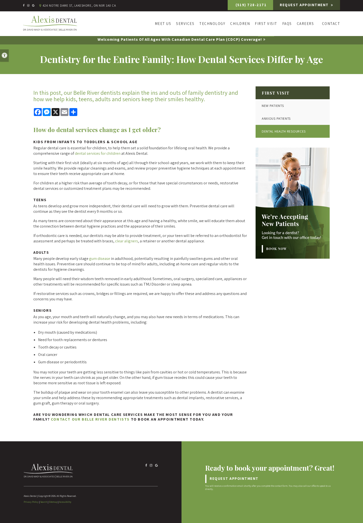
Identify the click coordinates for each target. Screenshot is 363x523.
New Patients (273, 105)
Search (43, 502)
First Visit (266, 23)
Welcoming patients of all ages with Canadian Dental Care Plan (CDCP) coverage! (180, 39)
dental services (77, 130)
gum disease (99, 258)
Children (240, 23)
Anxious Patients (276, 118)
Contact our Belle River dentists (90, 419)
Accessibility (65, 502)
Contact (331, 23)
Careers (305, 23)
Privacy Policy (31, 502)
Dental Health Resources (284, 131)
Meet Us (163, 23)
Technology (212, 23)
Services (185, 23)
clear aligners (126, 241)
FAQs (287, 23)
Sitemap (53, 502)
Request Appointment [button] (305, 4)
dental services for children (98, 153)
